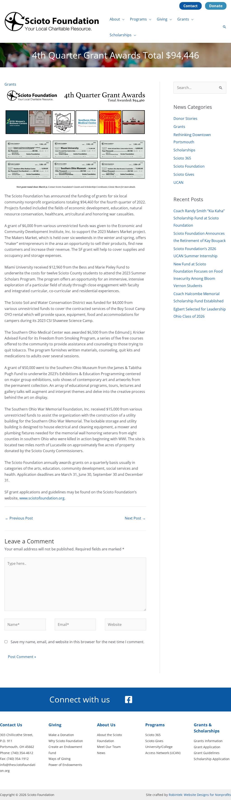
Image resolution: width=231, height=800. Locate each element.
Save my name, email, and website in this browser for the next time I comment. (77, 641)
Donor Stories (185, 118)
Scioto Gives (183, 174)
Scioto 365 (182, 158)
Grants (10, 84)
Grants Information (208, 741)
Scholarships (184, 150)
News (101, 753)
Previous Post (19, 518)
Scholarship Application (212, 759)
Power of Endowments (65, 765)
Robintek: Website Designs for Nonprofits (200, 795)
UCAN (178, 182)
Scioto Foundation (189, 166)
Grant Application (207, 747)
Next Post (135, 518)
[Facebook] (128, 699)
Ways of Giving (60, 759)
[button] (122, 19)
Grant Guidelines (206, 753)
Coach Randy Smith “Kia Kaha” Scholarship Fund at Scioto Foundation (199, 218)
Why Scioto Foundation (66, 741)
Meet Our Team (109, 747)
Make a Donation (61, 735)
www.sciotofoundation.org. (42, 498)
